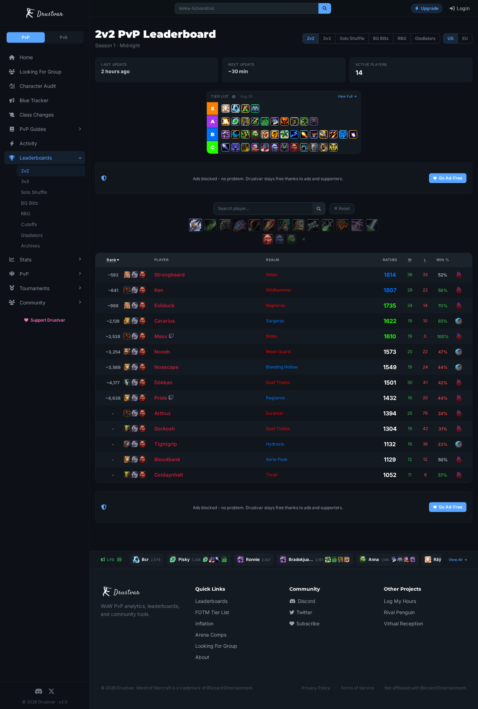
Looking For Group (41, 72)
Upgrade (429, 8)
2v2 (25, 171)
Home (26, 57)
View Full (345, 96)
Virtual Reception (403, 623)
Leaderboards (211, 601)
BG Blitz (29, 203)
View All (456, 559)
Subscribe (307, 623)
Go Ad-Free (450, 178)
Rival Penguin (399, 612)
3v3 (25, 181)
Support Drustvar (47, 320)
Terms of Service (357, 687)
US (451, 38)
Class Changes (37, 115)
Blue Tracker (34, 100)
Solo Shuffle (34, 192)
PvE (64, 37)
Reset (344, 208)
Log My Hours (400, 601)
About (202, 657)
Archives (30, 245)
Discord (306, 601)
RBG (25, 213)
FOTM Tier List (212, 612)
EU (465, 38)
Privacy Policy (316, 687)
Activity (28, 143)
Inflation (204, 623)
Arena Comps (210, 635)
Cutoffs (29, 224)
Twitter (304, 612)
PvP (26, 37)
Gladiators (32, 235)
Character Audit (38, 86)
